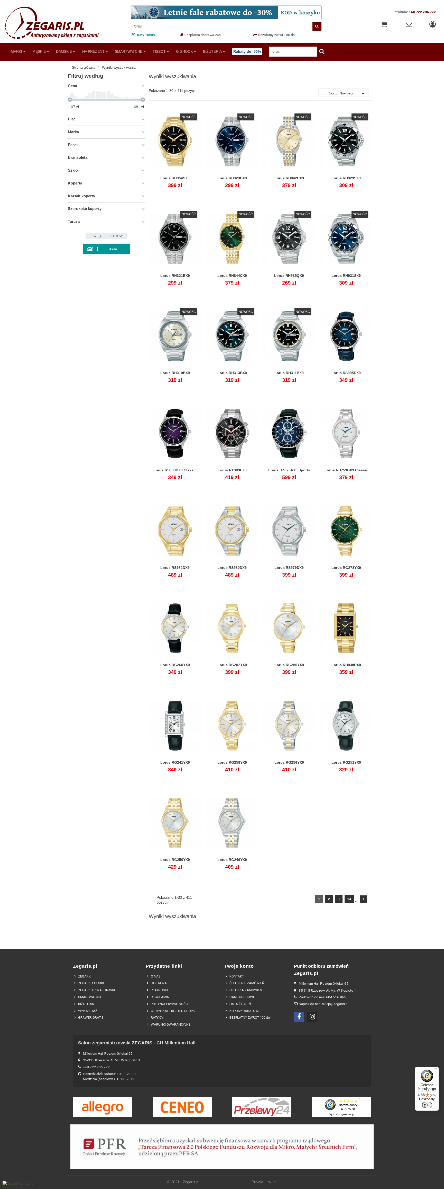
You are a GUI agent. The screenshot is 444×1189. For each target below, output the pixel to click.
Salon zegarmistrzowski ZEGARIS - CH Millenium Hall (137, 1042)
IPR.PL (271, 1182)
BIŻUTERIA (212, 51)
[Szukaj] (316, 26)
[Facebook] (299, 1017)
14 (349, 899)
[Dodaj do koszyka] (163, 181)
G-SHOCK (184, 51)
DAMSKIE (64, 51)
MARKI (16, 51)
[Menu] (436, 1070)
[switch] (427, 1105)
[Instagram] (312, 1017)
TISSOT (159, 51)
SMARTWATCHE (128, 51)
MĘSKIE (39, 51)
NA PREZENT (93, 51)
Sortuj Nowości (347, 93)
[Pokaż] (175, 181)
